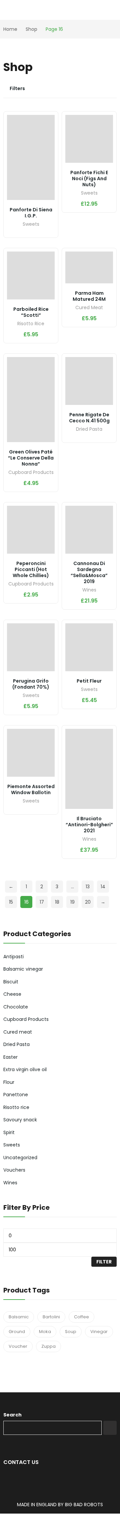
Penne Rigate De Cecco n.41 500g (89, 417)
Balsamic (19, 1317)
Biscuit (10, 981)
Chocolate (15, 1006)
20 (88, 902)
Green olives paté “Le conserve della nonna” (31, 457)
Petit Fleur (89, 681)
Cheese (12, 994)
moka (45, 1331)
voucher (18, 1346)
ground (17, 1331)
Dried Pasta (89, 429)
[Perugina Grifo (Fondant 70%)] (31, 647)
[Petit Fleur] (89, 647)
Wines (89, 590)
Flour (8, 1082)
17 (42, 902)
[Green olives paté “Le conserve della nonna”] (31, 399)
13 (88, 886)
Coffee (81, 1317)
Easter (10, 1057)
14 (103, 886)
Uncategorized (20, 1157)
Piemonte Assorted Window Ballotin (31, 789)
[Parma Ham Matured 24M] (89, 267)
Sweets (31, 224)
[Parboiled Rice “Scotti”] (31, 275)
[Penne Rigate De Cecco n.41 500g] (89, 381)
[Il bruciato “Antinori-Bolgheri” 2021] (89, 769)
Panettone (15, 1094)
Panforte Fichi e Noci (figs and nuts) (89, 178)
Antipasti (13, 956)
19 (72, 902)
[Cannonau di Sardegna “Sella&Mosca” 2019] (89, 530)
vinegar (99, 1331)
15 (11, 902)
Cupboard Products (31, 473)
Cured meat (89, 308)
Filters (17, 88)
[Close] (112, 915)
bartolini (51, 1317)
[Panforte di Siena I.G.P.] (31, 157)
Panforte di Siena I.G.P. (31, 212)
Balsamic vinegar (23, 969)
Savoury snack (20, 1119)
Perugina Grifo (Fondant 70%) (30, 684)
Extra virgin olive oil (25, 1069)
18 (57, 902)
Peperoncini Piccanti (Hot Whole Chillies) (31, 569)
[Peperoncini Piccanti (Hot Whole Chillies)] (31, 530)
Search (12, 1414)
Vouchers (14, 1170)
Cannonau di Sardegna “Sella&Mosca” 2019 (89, 572)
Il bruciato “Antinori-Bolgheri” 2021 (89, 824)
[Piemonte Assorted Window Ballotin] (31, 753)
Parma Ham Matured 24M (89, 296)
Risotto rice (30, 324)
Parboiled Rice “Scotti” (31, 312)
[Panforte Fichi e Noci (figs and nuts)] (89, 139)
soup (70, 1331)
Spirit (9, 1132)
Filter (104, 1261)
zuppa (48, 1346)
